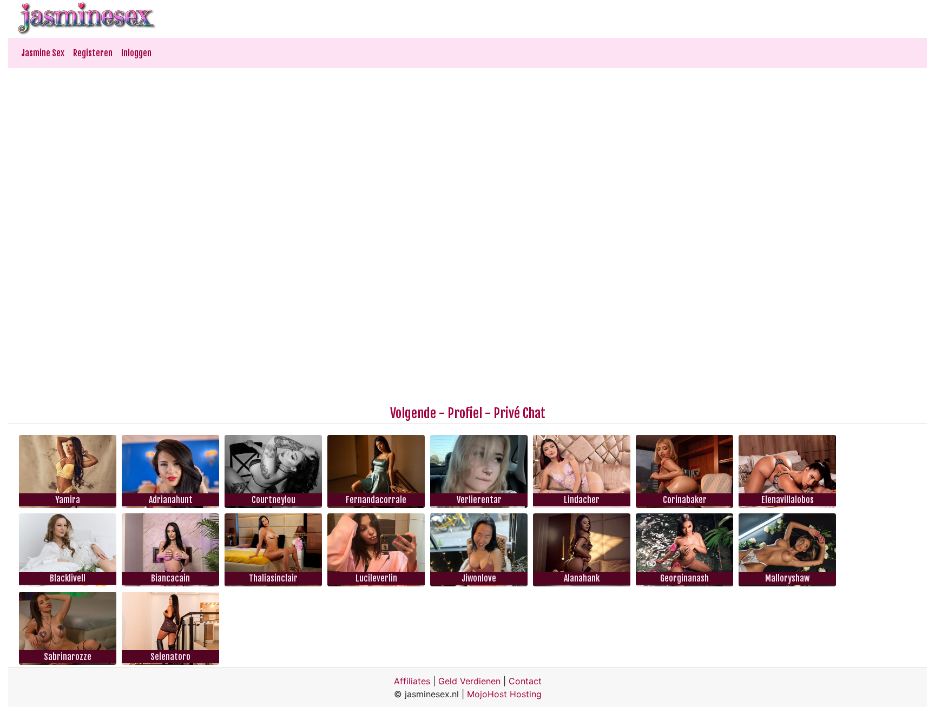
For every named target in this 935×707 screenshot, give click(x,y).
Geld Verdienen (469, 681)
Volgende (413, 413)
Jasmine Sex (42, 53)
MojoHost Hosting (504, 694)
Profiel (464, 413)
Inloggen (136, 53)
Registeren (93, 53)
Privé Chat (519, 413)
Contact (525, 681)
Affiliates (412, 681)
